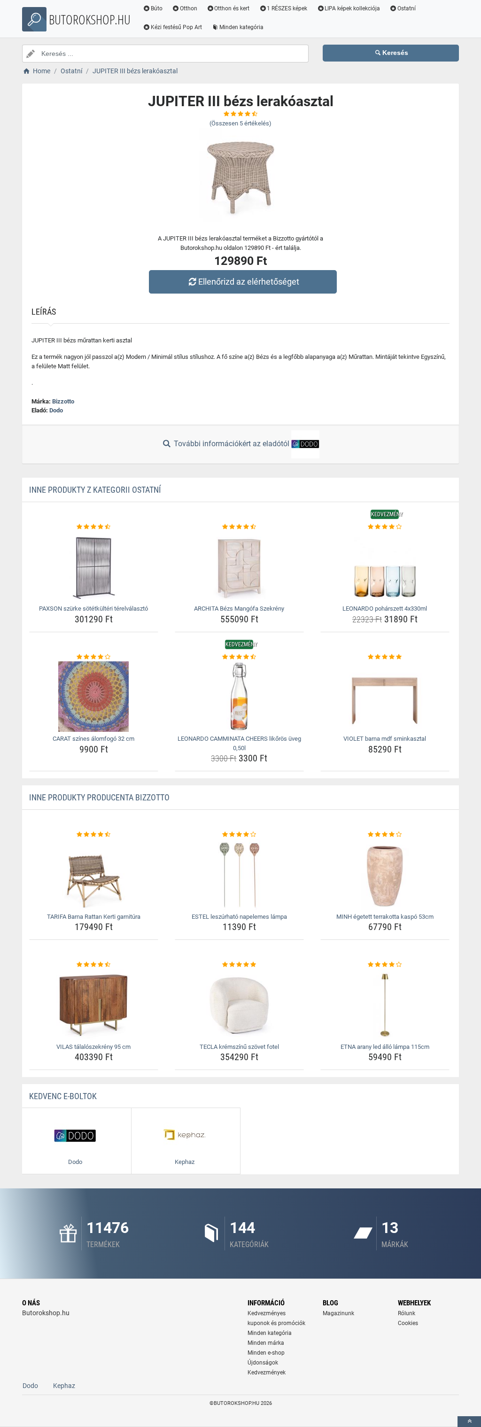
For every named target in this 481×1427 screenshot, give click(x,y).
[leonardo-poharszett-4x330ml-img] (385, 566)
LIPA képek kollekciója (352, 8)
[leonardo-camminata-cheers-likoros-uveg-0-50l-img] (239, 696)
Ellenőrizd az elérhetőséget (248, 282)
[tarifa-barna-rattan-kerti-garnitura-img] (94, 874)
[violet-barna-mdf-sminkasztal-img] (385, 696)
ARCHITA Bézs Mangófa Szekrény (239, 608)
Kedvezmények (267, 1372)
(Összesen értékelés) (240, 123)
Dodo (56, 410)
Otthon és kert (231, 8)
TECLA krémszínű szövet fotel (239, 1046)
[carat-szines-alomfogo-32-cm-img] (94, 696)
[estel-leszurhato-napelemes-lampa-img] (239, 874)
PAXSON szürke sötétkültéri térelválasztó (93, 608)
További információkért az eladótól (231, 443)
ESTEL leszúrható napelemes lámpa (239, 916)
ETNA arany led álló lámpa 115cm (385, 1046)
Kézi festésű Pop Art (176, 27)
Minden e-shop (266, 1352)
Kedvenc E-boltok (63, 1096)
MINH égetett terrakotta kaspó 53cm (385, 916)
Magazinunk (338, 1313)
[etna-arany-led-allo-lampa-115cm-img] (385, 1004)
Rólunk (406, 1313)
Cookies (408, 1323)
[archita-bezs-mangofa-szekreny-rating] (239, 527)
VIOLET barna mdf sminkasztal (384, 738)
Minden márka (266, 1343)
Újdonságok (263, 1362)
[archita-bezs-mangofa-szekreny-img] (239, 566)
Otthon (188, 8)
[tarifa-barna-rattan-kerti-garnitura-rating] (94, 834)
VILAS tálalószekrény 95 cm (93, 1046)
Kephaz (64, 1385)
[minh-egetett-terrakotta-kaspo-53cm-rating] (385, 834)
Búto (157, 8)
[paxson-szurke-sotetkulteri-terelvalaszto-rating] (94, 527)
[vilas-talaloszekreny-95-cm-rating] (94, 964)
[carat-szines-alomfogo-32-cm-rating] (94, 657)
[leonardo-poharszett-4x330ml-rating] (385, 527)
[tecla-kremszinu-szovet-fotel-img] (239, 1004)
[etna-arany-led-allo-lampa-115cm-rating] (385, 964)
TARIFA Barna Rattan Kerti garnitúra (93, 916)
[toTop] (469, 1421)
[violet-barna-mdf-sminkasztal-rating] (385, 657)
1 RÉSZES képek (287, 8)
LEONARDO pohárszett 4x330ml (384, 608)
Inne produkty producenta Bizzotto (99, 797)
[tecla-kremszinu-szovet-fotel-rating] (239, 964)
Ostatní (406, 8)
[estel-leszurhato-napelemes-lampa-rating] (239, 834)
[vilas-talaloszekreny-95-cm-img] (94, 1004)
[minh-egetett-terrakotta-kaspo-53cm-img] (385, 874)
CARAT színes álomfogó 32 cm (93, 738)
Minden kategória (241, 27)
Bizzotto (63, 401)
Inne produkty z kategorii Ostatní (95, 490)
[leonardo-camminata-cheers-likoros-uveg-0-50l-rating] (239, 657)
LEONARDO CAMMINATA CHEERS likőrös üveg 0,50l (239, 743)
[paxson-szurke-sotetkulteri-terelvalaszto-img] (94, 566)
